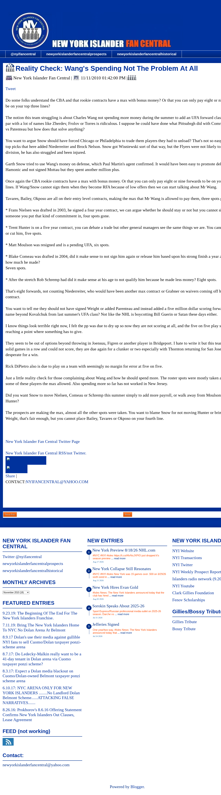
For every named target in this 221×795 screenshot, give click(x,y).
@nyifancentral (23, 54)
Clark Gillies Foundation (193, 593)
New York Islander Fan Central (127, 4)
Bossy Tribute (184, 629)
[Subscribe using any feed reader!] (16, 469)
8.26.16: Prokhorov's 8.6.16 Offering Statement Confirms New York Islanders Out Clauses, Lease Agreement (42, 715)
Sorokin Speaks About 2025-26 (118, 606)
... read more (118, 558)
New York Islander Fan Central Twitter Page (43, 441)
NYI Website (183, 551)
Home (127, 514)
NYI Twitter (182, 565)
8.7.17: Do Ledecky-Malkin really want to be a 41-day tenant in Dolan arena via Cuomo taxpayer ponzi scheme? (42, 659)
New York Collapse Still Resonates (121, 569)
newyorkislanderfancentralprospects (76, 54)
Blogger (137, 786)
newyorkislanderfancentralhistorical (146, 54)
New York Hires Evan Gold (115, 587)
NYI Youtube (183, 586)
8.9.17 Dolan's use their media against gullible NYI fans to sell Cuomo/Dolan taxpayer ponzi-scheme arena (42, 642)
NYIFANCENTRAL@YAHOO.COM (57, 482)
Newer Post (10, 514)
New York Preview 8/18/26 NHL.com (123, 550)
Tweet (11, 88)
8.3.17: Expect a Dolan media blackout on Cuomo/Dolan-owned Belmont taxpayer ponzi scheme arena (41, 676)
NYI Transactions (187, 557)
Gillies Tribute (184, 622)
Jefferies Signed (105, 624)
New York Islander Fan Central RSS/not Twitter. (46, 453)
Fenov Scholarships (188, 600)
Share (10, 476)
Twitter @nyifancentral (22, 556)
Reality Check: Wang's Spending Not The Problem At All (107, 68)
